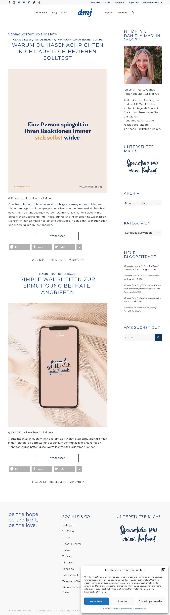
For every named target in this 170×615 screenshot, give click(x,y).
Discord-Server (71, 543)
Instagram (68, 525)
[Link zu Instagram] (14, 2)
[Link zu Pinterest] (29, 2)
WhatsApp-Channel (75, 575)
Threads (67, 556)
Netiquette (95, 2)
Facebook (68, 568)
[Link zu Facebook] (9, 2)
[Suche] (133, 12)
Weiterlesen (57, 235)
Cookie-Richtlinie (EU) (152, 2)
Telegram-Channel (74, 581)
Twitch (66, 537)
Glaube (18, 39)
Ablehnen (123, 601)
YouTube (68, 531)
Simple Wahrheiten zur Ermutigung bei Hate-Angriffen (57, 285)
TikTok (66, 550)
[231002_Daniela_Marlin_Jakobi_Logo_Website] (85, 12)
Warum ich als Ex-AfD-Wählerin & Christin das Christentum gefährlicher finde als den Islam (142, 288)
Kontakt (107, 2)
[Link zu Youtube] (19, 2)
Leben (28, 39)
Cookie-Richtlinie (111, 608)
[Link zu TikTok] (34, 2)
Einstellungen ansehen (151, 601)
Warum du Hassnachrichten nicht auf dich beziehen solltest (58, 51)
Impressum (140, 608)
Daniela (79, 260)
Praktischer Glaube (88, 39)
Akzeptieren (96, 601)
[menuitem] (95, 2)
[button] (163, 570)
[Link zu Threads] (39, 2)
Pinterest (68, 562)
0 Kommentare (57, 260)
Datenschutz (127, 608)
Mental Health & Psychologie (53, 39)
